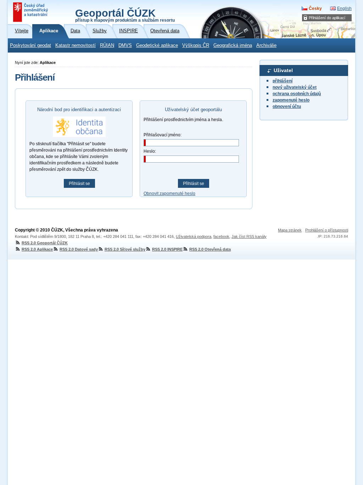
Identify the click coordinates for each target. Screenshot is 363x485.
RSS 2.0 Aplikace (37, 249)
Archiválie (266, 45)
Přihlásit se (79, 183)
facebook (221, 236)
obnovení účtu (287, 106)
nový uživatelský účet (295, 87)
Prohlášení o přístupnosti (326, 230)
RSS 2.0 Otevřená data (210, 249)
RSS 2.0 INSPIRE (167, 249)
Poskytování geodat (30, 45)
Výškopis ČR (195, 45)
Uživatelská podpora (193, 236)
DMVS (125, 45)
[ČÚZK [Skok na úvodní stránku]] (31, 12)
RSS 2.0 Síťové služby (125, 249)
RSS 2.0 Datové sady (79, 249)
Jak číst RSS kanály (249, 236)
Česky (315, 8)
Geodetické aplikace (157, 45)
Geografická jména (232, 45)
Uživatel (283, 70)
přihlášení (282, 80)
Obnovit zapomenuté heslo (169, 193)
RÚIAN (107, 45)
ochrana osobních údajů (297, 93)
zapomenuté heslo (291, 100)
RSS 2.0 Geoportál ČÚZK (45, 243)
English (344, 8)
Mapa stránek (290, 230)
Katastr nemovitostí (75, 45)
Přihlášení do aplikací (327, 18)
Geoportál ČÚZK (125, 14)
